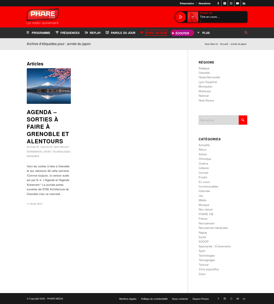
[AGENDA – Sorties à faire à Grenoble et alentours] (49, 86)
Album (203, 149)
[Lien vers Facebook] (218, 3)
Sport (47, 151)
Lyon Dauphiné (208, 82)
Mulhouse (205, 91)
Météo (202, 200)
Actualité (33, 146)
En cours (204, 182)
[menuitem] (187, 3)
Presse (203, 218)
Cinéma (203, 163)
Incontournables (208, 186)
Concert (203, 173)
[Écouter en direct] (180, 17)
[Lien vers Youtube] (237, 3)
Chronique (205, 159)
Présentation (187, 3)
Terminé (203, 265)
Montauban (205, 86)
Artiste (203, 154)
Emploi (203, 177)
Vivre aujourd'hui (209, 269)
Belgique (204, 68)
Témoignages (207, 260)
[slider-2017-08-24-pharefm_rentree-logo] (42, 17)
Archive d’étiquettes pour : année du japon (59, 43)
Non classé (206, 209)
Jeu (201, 196)
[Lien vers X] (225, 3)
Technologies (61, 151)
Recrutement (206, 223)
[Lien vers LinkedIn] (244, 3)
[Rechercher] (242, 32)
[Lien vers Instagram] (231, 3)
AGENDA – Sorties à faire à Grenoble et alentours (48, 126)
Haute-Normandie (209, 77)
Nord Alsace (206, 100)
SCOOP (204, 241)
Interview (204, 191)
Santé (202, 237)
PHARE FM (206, 214)
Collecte (46, 146)
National (204, 96)
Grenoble (33, 156)
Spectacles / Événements (215, 246)
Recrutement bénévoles (213, 228)
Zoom (202, 274)
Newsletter (205, 3)
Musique (204, 205)
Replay (203, 232)
